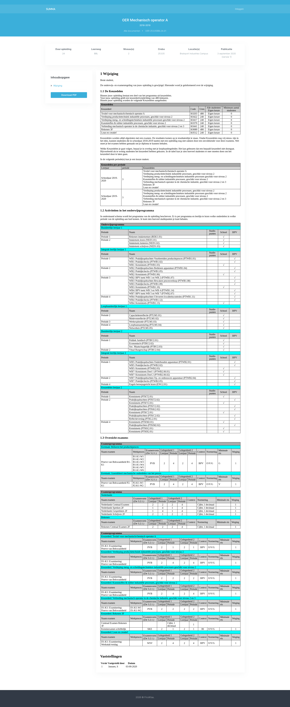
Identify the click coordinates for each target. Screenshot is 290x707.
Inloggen (239, 9)
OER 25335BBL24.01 (155, 31)
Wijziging (57, 85)
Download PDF (69, 95)
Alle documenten (132, 31)
